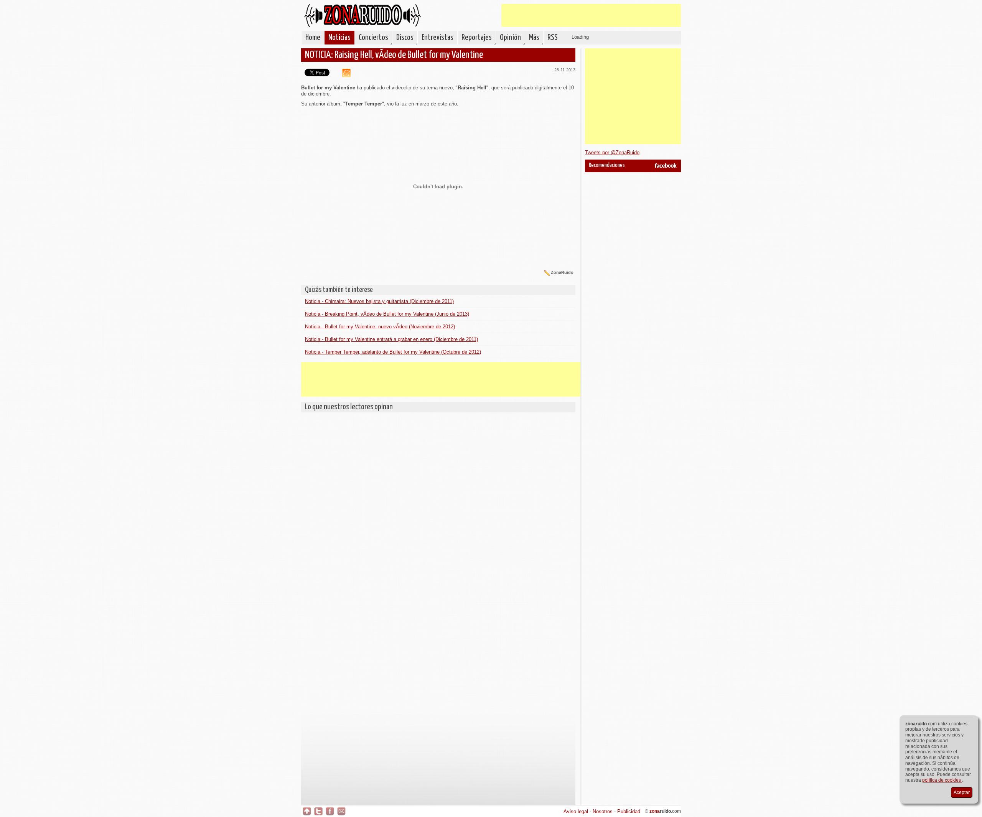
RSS (552, 37)
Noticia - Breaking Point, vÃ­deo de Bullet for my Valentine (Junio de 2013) (387, 314)
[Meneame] (343, 75)
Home (312, 37)
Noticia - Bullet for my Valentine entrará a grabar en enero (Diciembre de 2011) (391, 339)
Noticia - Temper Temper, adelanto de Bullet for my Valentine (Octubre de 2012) (393, 352)
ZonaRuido (362, 15)
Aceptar (962, 792)
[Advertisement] (591, 15)
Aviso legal (575, 811)
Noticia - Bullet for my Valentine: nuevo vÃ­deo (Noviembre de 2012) (380, 326)
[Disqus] (438, 512)
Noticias (339, 37)
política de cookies (942, 780)
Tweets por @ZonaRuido (612, 152)
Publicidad (628, 811)
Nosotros (603, 811)
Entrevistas (437, 37)
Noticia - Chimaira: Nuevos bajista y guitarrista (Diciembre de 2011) (379, 301)
